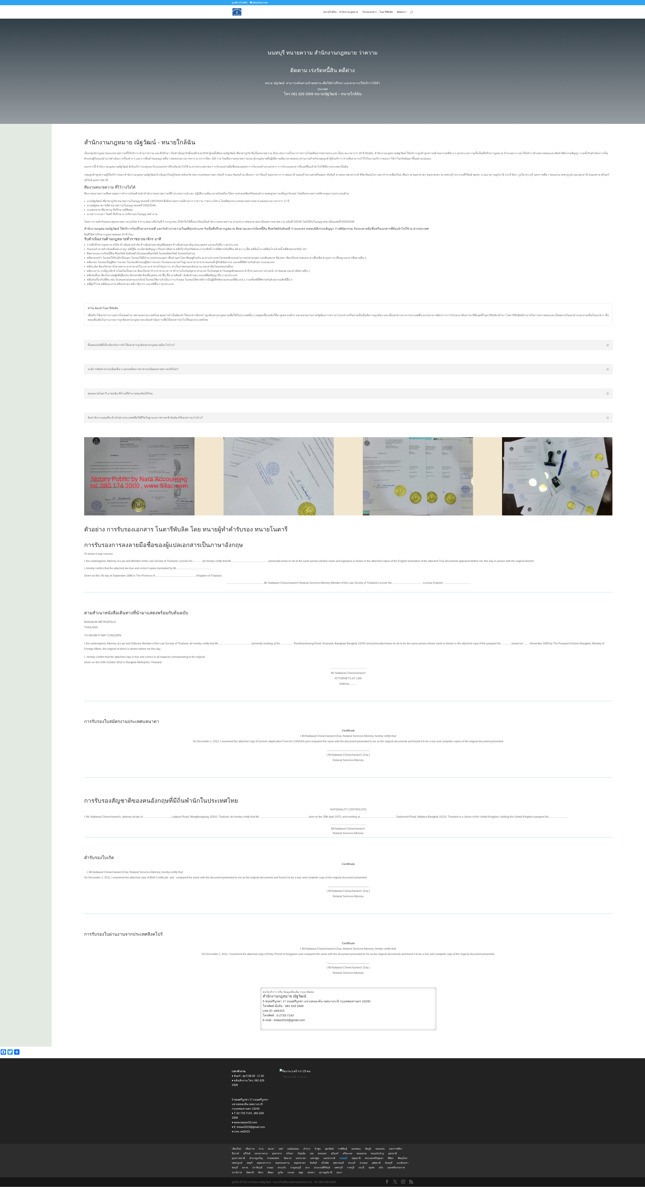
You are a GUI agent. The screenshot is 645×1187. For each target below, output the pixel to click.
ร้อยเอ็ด (301, 1153)
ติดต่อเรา (401, 12)
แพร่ (281, 1148)
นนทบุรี (343, 1158)
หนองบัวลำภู (377, 1153)
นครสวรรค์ (329, 1158)
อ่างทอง (364, 1162)
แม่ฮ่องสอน (293, 1148)
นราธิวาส (237, 1172)
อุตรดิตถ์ (329, 1148)
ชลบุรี (235, 1167)
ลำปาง (306, 1148)
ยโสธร (289, 1153)
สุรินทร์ (334, 1153)
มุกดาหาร (277, 1153)
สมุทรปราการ (264, 1162)
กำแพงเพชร (273, 1158)
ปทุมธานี (356, 1158)
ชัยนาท (287, 1158)
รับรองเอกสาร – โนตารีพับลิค (377, 12)
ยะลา (339, 1172)
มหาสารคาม (261, 1153)
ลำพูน (318, 1148)
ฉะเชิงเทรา (402, 1162)
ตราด (245, 1167)
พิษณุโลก (402, 1158)
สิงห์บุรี (313, 1162)
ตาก (307, 1167)
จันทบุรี (388, 1162)
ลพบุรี (249, 1162)
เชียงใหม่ (236, 1148)
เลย (311, 1153)
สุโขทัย (325, 1162)
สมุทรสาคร (300, 1162)
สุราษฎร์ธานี (325, 1172)
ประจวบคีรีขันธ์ (322, 1167)
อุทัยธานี (376, 1162)
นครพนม (356, 1148)
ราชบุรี (350, 1167)
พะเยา (271, 1148)
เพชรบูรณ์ (237, 1162)
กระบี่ (361, 1167)
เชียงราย (249, 1148)
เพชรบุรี (338, 1167)
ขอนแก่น (380, 1148)
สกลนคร (322, 1153)
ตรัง (381, 1167)
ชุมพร (372, 1167)
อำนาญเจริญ (256, 1158)
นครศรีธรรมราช (396, 1167)
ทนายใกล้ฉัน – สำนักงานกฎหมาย (340, 12)
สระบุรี (351, 1162)
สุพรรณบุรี (338, 1162)
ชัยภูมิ (368, 1148)
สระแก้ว (282, 1167)
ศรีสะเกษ (347, 1153)
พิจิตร (391, 1158)
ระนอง (290, 1172)
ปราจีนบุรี (257, 1167)
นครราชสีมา (395, 1148)
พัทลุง (270, 1172)
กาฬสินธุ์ (342, 1148)
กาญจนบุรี (295, 1167)
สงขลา (311, 1172)
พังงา (260, 1172)
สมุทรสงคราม (282, 1162)
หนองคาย (362, 1153)
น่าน (261, 1148)
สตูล (301, 1172)
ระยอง (270, 1167)
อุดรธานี (392, 1153)
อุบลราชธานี (238, 1158)
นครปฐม (314, 1158)
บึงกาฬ (235, 1153)
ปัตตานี (250, 1172)
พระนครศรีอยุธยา (374, 1158)
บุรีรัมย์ (246, 1153)
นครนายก (301, 1158)
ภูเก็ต (280, 1172)
